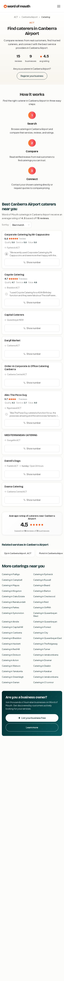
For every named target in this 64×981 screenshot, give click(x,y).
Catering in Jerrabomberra (45, 655)
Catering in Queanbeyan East (47, 638)
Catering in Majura (10, 585)
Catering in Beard (41, 585)
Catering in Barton (42, 591)
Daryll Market (12, 340)
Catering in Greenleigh (13, 677)
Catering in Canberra (12, 632)
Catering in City (40, 632)
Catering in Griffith (42, 607)
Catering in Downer (42, 660)
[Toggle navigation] (58, 6)
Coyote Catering (14, 274)
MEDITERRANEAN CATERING (21, 435)
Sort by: (5, 224)
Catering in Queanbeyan (45, 621)
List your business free (33, 717)
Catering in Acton (10, 660)
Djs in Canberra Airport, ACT (17, 553)
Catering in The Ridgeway (45, 643)
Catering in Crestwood (44, 596)
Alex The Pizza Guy (16, 394)
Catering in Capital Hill (12, 627)
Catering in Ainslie (10, 621)
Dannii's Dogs (13, 460)
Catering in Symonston (13, 613)
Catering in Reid (40, 602)
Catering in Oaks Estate (13, 596)
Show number (34, 262)
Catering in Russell (42, 580)
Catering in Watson (11, 666)
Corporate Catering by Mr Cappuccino (27, 234)
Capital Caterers (14, 314)
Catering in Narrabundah (14, 602)
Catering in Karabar (42, 671)
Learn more (32, 727)
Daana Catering (14, 486)
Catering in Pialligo (11, 574)
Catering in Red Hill (11, 649)
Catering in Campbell (12, 580)
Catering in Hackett (11, 643)
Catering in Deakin (42, 666)
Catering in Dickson (11, 655)
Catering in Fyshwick (43, 574)
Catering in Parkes (10, 607)
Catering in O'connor (43, 682)
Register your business (32, 75)
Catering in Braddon (11, 638)
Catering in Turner (41, 649)
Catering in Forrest (42, 627)
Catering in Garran (10, 682)
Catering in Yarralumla (12, 671)
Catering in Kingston (12, 591)
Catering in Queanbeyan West (45, 614)
